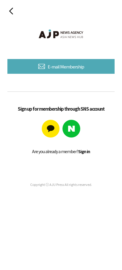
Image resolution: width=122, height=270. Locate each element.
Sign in (84, 151)
